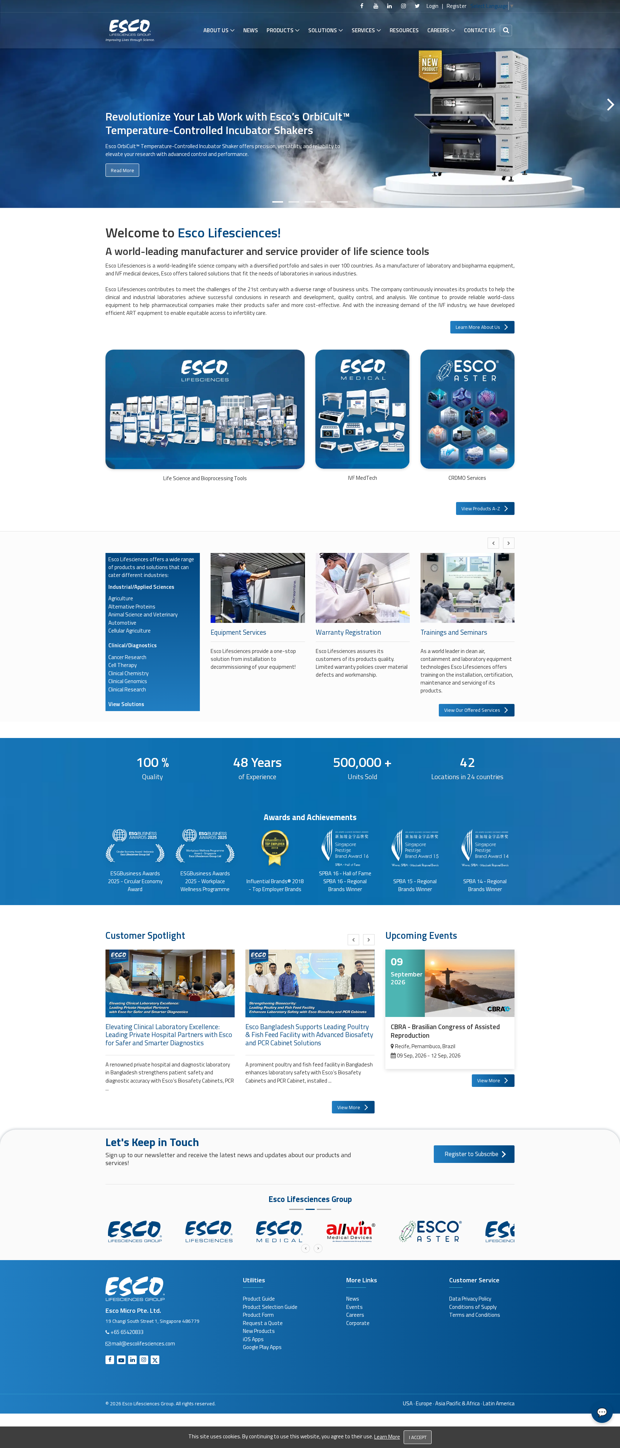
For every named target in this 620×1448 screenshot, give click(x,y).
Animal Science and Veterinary (143, 614)
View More (348, 1107)
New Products (259, 1331)
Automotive (122, 623)
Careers (438, 30)
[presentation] (493, 543)
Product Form (258, 1315)
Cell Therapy (122, 665)
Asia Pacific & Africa (457, 1403)
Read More (122, 186)
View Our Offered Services (472, 710)
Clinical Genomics (127, 681)
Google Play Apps (262, 1347)
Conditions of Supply (473, 1307)
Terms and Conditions (474, 1315)
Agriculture (120, 598)
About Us (216, 30)
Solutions (322, 30)
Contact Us (479, 30)
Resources (404, 30)
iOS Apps (253, 1339)
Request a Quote (263, 1323)
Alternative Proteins (131, 606)
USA (408, 1403)
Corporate (358, 1323)
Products (280, 30)
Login (432, 6)
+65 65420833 (127, 1332)
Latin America (499, 1403)
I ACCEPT (418, 1437)
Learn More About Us (478, 327)
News (250, 30)
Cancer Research (127, 657)
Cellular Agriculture (129, 630)
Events (354, 1307)
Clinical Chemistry (128, 673)
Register (456, 6)
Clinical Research (127, 689)
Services (363, 30)
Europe (424, 1403)
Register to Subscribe (471, 1153)
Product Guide (259, 1299)
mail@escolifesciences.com (143, 1343)
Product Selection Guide (270, 1307)
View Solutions (126, 704)
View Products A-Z (480, 508)
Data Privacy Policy (470, 1299)
